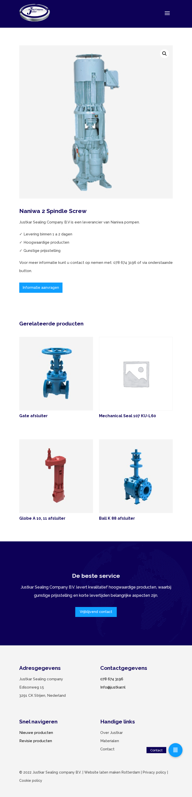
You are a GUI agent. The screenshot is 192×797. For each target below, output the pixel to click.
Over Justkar (111, 732)
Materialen (109, 741)
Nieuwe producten (36, 732)
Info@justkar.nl (113, 687)
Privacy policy (154, 772)
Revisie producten (35, 741)
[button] (164, 53)
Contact (107, 749)
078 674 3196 (111, 679)
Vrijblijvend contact (96, 612)
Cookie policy (30, 781)
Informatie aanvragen (41, 288)
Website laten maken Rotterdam (112, 772)
